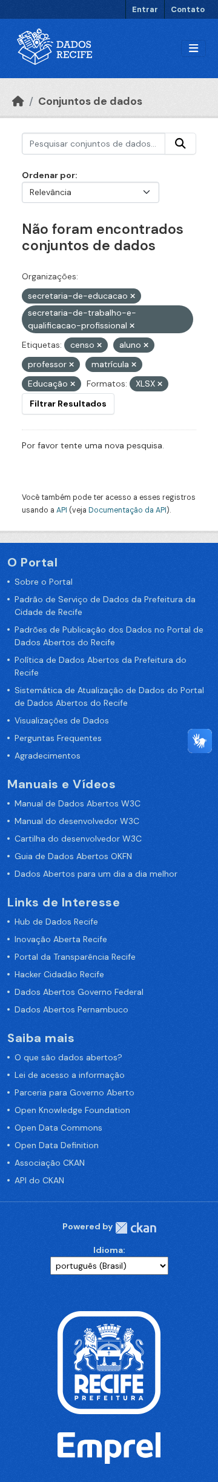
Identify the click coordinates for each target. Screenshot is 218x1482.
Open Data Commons (58, 1127)
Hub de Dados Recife (56, 921)
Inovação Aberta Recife (61, 939)
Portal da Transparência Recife (75, 956)
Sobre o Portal (44, 581)
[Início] (18, 101)
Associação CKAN (50, 1162)
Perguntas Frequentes (58, 738)
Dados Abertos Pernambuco (71, 1009)
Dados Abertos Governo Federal (79, 991)
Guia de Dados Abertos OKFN (73, 856)
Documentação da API (127, 510)
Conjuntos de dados (90, 101)
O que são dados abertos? (68, 1057)
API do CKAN (39, 1180)
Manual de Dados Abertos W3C (77, 803)
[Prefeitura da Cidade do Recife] (109, 1361)
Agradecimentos (48, 755)
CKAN (135, 1227)
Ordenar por (48, 175)
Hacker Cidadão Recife (59, 974)
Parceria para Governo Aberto (74, 1092)
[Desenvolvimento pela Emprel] (109, 1447)
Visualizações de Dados (62, 720)
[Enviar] (180, 144)
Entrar (145, 9)
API (61, 510)
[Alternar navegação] (193, 49)
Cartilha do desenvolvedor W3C (78, 838)
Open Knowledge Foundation (72, 1110)
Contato (188, 9)
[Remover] (132, 296)
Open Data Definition (57, 1145)
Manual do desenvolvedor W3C (77, 821)
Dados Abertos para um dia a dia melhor (96, 873)
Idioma (108, 1249)
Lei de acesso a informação (70, 1074)
